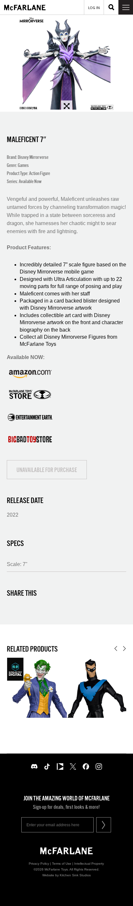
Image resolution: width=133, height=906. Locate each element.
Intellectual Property (89, 863)
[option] (66, 63)
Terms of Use (61, 863)
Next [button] (124, 648)
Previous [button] (115, 648)
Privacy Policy (39, 863)
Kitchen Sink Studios (75, 875)
